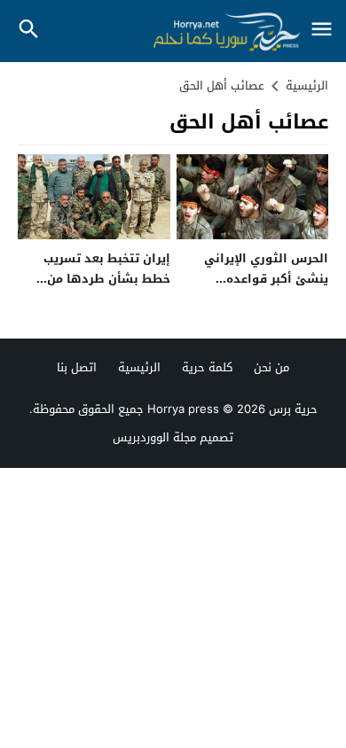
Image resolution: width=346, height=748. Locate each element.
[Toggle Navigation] (321, 30)
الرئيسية (139, 367)
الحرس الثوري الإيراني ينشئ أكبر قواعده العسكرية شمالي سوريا (261, 279)
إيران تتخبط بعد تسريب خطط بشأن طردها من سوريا (106, 279)
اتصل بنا (77, 367)
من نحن (271, 367)
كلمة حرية (207, 367)
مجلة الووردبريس (154, 437)
